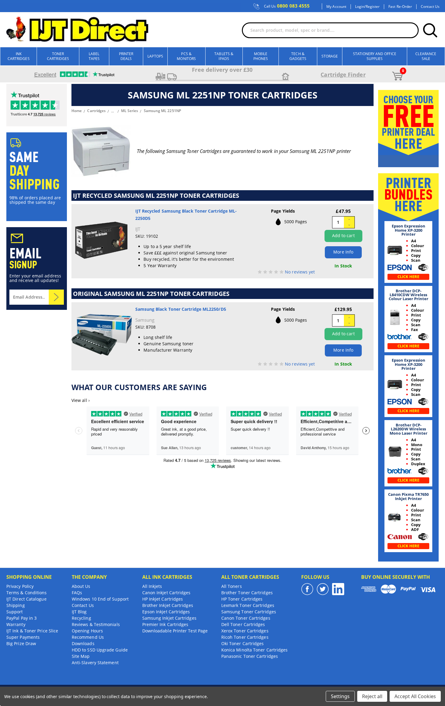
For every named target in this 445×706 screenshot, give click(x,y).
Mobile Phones (260, 56)
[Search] (430, 30)
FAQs (77, 592)
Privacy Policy (20, 586)
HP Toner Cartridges (242, 599)
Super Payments (23, 637)
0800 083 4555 (287, 6)
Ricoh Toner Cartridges (245, 637)
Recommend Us (88, 637)
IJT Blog (79, 612)
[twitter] (323, 589)
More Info (343, 252)
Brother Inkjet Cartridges (167, 605)
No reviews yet (300, 272)
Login (359, 6)
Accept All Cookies (415, 696)
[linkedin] (338, 589)
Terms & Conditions (26, 592)
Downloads (83, 643)
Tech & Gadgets (298, 56)
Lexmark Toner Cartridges (247, 605)
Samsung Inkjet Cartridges (169, 618)
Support (14, 612)
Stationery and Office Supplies (374, 56)
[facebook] (307, 589)
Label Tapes (94, 56)
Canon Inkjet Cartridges (166, 592)
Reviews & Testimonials (96, 624)
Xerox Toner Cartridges (245, 631)
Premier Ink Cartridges (165, 624)
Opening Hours (87, 631)
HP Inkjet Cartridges (162, 599)
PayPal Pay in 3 (21, 618)
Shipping (15, 605)
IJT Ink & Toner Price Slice (32, 631)
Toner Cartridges (58, 56)
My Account (336, 6)
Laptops (155, 56)
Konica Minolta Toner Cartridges (254, 650)
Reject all (372, 696)
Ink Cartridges (19, 56)
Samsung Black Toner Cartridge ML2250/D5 (180, 309)
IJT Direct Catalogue (26, 599)
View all (80, 400)
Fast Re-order (400, 6)
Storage (329, 56)
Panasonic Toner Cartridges (249, 656)
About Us (81, 586)
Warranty (15, 624)
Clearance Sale (425, 56)
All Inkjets (152, 586)
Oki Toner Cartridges (242, 643)
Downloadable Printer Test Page (175, 631)
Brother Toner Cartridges (247, 592)
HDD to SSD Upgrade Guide (100, 650)
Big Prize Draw (21, 643)
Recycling (81, 618)
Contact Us (430, 6)
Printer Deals (126, 56)
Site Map (81, 656)
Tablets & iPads (223, 56)
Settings (340, 696)
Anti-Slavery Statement (95, 662)
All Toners (231, 586)
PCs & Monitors (186, 56)
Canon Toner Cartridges (245, 618)
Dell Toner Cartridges (243, 624)
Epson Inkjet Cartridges (166, 612)
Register (373, 6)
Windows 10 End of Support (100, 599)
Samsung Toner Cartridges (248, 612)
